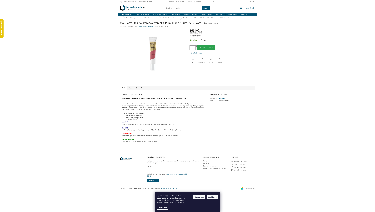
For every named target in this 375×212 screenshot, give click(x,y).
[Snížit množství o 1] (196, 49)
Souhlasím (212, 197)
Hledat (205, 8)
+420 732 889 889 (239, 164)
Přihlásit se (153, 180)
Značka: (161, 26)
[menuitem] (126, 14)
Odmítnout (199, 197)
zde (182, 202)
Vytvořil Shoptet (250, 188)
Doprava (171, 1)
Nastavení (163, 207)
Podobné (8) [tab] (133, 88)
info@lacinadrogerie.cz (241, 161)
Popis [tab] (123, 88)
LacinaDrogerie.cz (240, 167)
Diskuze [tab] (143, 88)
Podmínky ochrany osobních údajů (214, 168)
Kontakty (181, 1)
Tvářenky (222, 98)
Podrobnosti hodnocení (145, 26)
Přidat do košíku (207, 48)
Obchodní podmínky (195, 1)
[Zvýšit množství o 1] (196, 47)
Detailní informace (196, 53)
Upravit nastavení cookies (169, 188)
